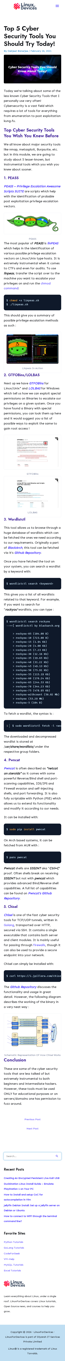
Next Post (32, 1128)
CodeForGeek (12, 1253)
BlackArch (15, 548)
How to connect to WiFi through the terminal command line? (30, 1219)
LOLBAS (34, 388)
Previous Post (32, 1119)
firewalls (39, 945)
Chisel (8, 915)
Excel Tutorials (12, 1270)
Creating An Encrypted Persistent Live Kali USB (31, 1178)
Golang (9, 925)
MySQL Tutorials (13, 1264)
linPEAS (52, 243)
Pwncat (9, 768)
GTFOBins (36, 383)
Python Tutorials (13, 1242)
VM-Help (9, 1259)
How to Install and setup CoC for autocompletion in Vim (23, 1197)
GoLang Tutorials (14, 1247)
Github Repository (27, 553)
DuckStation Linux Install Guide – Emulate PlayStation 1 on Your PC (29, 1186)
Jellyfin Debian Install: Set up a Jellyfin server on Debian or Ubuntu (32, 1208)
